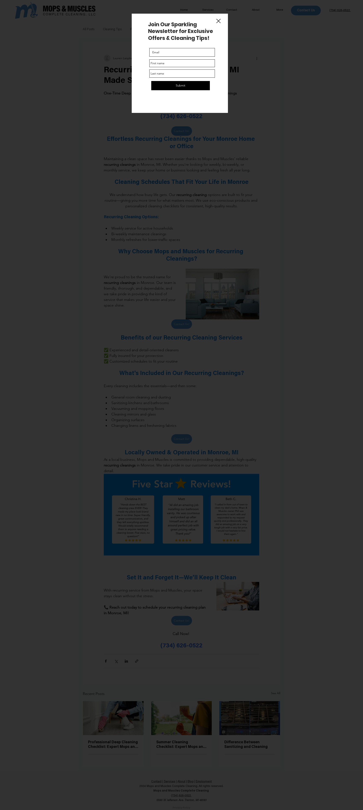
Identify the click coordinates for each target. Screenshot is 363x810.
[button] (218, 21)
